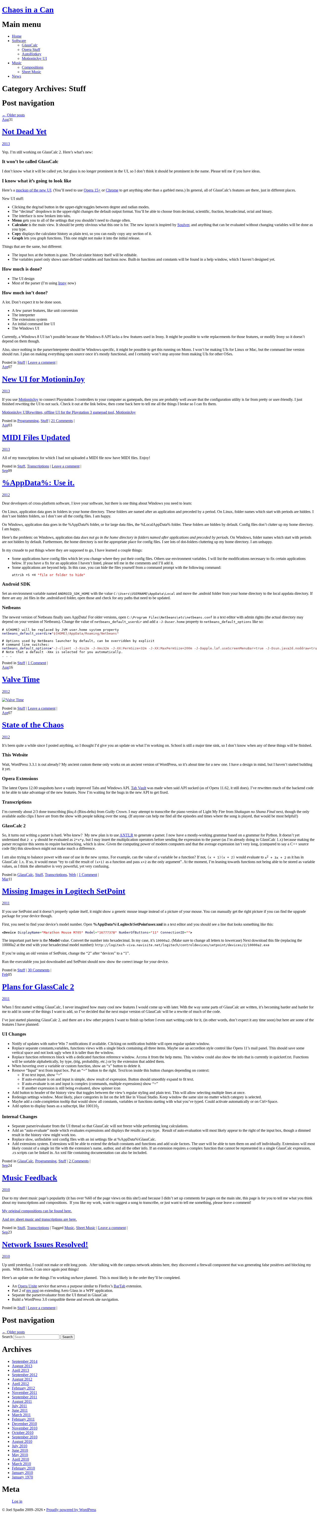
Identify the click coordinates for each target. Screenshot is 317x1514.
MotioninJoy (28, 399)
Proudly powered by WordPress (71, 1510)
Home (17, 36)
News (16, 76)
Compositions (32, 67)
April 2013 (20, 1370)
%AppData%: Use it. (38, 482)
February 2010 (23, 1468)
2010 (6, 1190)
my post (32, 1290)
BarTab (119, 1286)
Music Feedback (29, 1177)
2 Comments (79, 1161)
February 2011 (23, 1419)
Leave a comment (41, 362)
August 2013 (22, 1366)
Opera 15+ (92, 190)
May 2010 (20, 1455)
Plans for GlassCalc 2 (38, 986)
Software (19, 41)
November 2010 (24, 1428)
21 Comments (62, 421)
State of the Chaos (33, 724)
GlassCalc (30, 45)
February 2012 (23, 1388)
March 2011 (21, 1415)
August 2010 (22, 1441)
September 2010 (24, 1437)
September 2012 (24, 1375)
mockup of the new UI (33, 190)
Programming (28, 421)
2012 (6, 495)
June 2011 (20, 1410)
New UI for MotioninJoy (43, 379)
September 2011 (24, 1397)
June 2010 (20, 1450)
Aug (5, 119)
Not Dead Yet (24, 131)
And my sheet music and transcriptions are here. (39, 1219)
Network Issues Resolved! (45, 1244)
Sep (5, 471)
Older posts (13, 115)
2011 (6, 903)
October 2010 (22, 1432)
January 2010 (22, 1473)
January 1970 (22, 1477)
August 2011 (22, 1401)
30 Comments (39, 970)
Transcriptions (38, 466)
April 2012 (20, 1384)
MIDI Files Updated (36, 437)
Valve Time (21, 679)
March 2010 (21, 1464)
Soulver (183, 225)
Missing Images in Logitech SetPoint (63, 891)
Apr (5, 367)
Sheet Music (31, 72)
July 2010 (19, 1446)
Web (72, 875)
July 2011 (19, 1406)
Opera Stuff (31, 49)
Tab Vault (138, 788)
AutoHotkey (31, 54)
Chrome (112, 190)
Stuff (21, 362)
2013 (6, 144)
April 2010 (20, 1459)
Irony (62, 283)
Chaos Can (28, 9)
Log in (17, 1501)
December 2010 (24, 1424)
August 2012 (22, 1379)
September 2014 (24, 1361)
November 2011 (24, 1392)
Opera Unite (27, 1286)
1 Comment (37, 663)
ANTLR (126, 835)
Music (17, 63)
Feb (5, 974)
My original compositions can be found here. (37, 1211)
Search (7, 1337)
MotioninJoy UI (34, 58)
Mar (5, 879)
